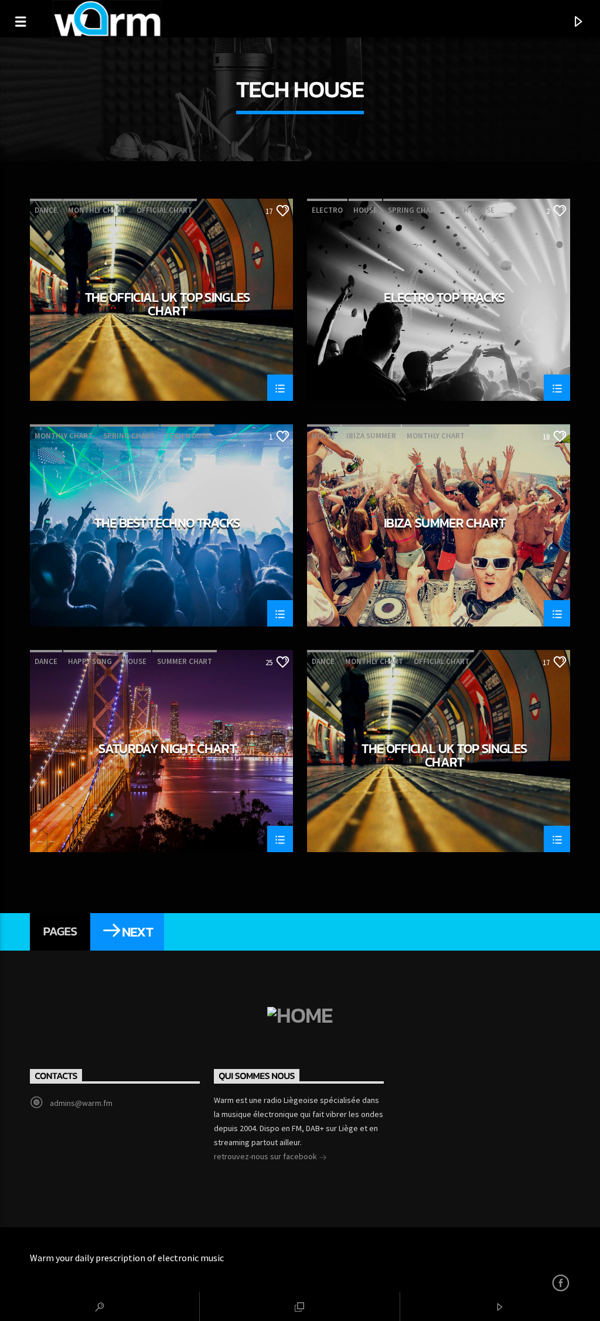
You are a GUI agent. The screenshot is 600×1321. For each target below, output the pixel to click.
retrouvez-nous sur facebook (266, 1156)
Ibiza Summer (371, 436)
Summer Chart (184, 661)
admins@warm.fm (81, 1103)
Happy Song (90, 661)
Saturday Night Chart (167, 750)
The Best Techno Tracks (167, 524)
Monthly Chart (97, 210)
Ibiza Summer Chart (444, 524)
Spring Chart (413, 210)
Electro (327, 210)
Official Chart (164, 210)
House (365, 210)
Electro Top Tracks (444, 299)
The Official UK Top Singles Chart (167, 304)
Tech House (472, 210)
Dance (46, 210)
